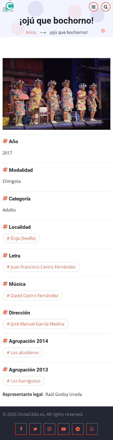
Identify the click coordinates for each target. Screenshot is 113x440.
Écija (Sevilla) (23, 238)
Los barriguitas (25, 381)
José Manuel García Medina (37, 324)
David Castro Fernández (34, 295)
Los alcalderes (25, 352)
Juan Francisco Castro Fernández (43, 267)
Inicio (31, 32)
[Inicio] (8, 7)
